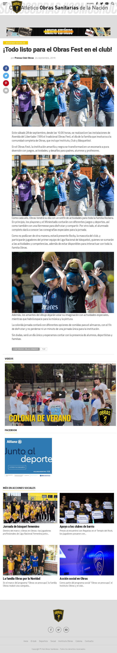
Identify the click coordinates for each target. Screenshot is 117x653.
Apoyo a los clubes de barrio (77, 526)
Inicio (26, 641)
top (44, 349)
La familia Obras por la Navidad (21, 578)
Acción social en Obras (74, 578)
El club (33, 641)
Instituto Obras (65, 641)
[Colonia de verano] (60, 395)
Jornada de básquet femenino (21, 526)
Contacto (89, 641)
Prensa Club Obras (24, 57)
